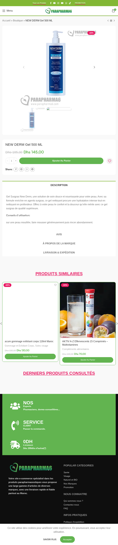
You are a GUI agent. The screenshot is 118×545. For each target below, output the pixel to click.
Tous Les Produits (39, 3)
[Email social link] (54, 3)
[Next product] (114, 20)
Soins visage (41, 345)
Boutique (18, 20)
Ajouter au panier (61, 160)
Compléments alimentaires (75, 349)
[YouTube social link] (62, 3)
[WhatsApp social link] (66, 3)
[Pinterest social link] (21, 169)
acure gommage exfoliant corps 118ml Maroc (29, 341)
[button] (30, 356)
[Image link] (31, 467)
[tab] (59, 185)
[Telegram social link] (32, 169)
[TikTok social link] (70, 3)
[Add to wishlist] (109, 160)
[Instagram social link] (58, 3)
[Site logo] (59, 10)
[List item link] (84, 472)
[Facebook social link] (50, 3)
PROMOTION (80, 3)
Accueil (6, 20)
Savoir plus (50, 539)
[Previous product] (108, 20)
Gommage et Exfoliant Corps (19, 345)
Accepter (67, 539)
